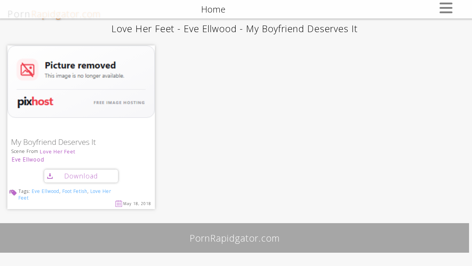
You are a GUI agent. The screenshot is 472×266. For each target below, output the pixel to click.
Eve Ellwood (28, 159)
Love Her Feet (57, 151)
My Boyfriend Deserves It (53, 142)
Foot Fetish (74, 191)
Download (81, 175)
